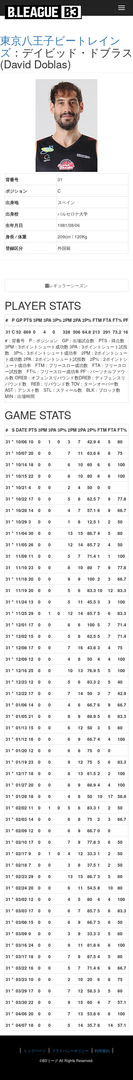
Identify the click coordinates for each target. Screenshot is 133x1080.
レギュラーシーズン (68, 285)
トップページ (35, 1050)
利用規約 (102, 1050)
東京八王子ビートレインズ (60, 46)
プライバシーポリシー (70, 1050)
